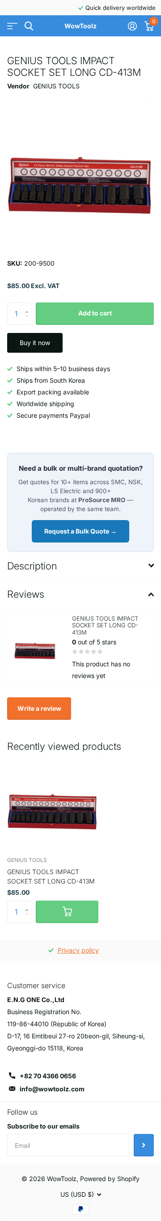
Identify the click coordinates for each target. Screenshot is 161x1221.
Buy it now (35, 342)
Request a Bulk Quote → (80, 531)
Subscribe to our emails (43, 1126)
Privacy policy (78, 950)
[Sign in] (132, 26)
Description (32, 566)
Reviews (25, 594)
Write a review (39, 708)
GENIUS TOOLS (56, 86)
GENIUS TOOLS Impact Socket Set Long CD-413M (51, 876)
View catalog (12, 26)
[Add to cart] (67, 912)
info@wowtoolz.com (52, 1089)
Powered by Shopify (110, 1178)
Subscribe (144, 1145)
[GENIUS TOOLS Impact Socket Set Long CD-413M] (52, 803)
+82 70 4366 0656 (48, 1076)
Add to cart (95, 313)
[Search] (29, 26)
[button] (29, 306)
